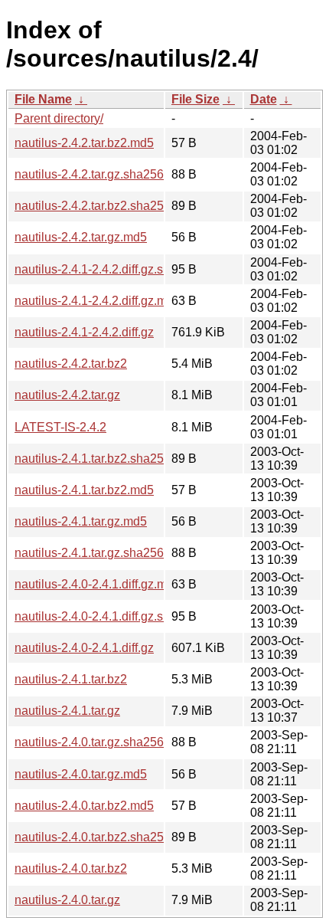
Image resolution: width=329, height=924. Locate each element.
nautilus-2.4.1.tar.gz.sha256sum (101, 552)
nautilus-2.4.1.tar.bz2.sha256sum (104, 458)
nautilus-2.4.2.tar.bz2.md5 (84, 142)
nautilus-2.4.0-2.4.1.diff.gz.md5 (98, 584)
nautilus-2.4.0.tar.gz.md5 (81, 774)
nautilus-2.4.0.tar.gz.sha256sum (101, 742)
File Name (43, 99)
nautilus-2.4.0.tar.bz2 (71, 868)
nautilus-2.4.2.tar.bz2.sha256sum (104, 205)
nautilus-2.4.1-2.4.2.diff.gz (84, 332)
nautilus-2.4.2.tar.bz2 (71, 363)
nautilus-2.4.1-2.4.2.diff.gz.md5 (98, 300)
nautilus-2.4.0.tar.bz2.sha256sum (104, 837)
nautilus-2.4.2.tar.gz (67, 394)
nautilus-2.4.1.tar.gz (67, 710)
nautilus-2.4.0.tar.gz (67, 899)
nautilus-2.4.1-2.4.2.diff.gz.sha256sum (117, 269)
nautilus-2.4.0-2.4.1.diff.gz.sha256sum (117, 616)
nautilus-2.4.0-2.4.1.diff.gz (84, 647)
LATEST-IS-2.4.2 (60, 427)
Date (263, 99)
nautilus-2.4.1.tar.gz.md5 (81, 521)
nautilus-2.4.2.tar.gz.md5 (81, 237)
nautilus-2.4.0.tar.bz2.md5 (84, 805)
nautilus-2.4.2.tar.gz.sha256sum (101, 174)
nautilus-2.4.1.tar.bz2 (71, 679)
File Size (195, 99)
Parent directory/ (59, 118)
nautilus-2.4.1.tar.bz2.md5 (84, 489)
